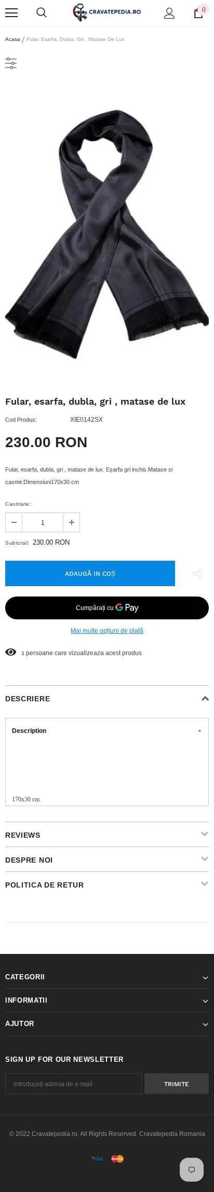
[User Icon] (169, 13)
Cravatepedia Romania (172, 1134)
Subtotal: (17, 543)
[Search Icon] (41, 13)
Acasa (12, 39)
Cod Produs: (21, 420)
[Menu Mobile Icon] (11, 13)
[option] (107, 233)
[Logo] (107, 12)
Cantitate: (18, 504)
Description (29, 730)
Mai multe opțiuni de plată (107, 630)
